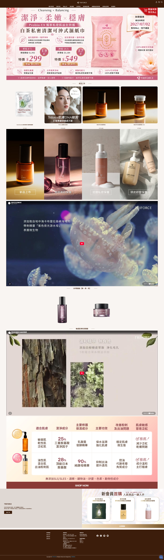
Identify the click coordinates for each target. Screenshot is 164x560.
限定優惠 (72, 6)
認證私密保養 (105, 6)
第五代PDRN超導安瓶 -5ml (139, 124)
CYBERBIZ (73, 556)
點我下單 (8, 512)
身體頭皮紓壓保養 (96, 6)
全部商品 (78, 6)
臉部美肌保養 (86, 6)
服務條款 (48, 536)
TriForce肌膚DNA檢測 (63, 124)
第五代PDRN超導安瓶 (101, 124)
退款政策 (48, 538)
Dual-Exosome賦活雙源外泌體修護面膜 (25, 124)
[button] (9, 44)
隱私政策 (48, 534)
